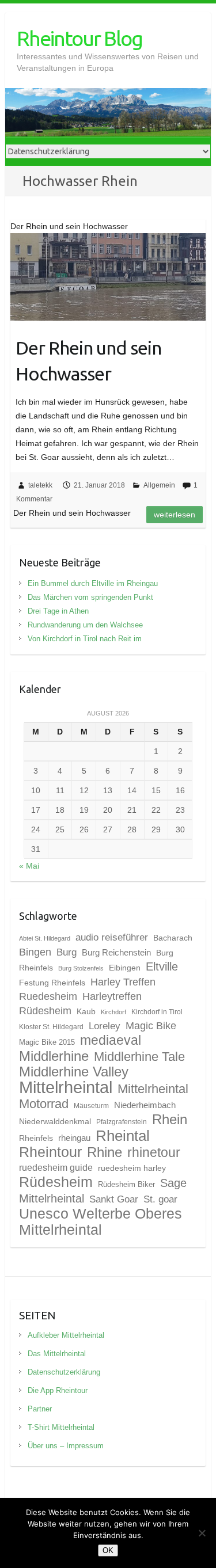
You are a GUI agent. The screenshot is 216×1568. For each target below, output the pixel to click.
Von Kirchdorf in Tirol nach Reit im (85, 638)
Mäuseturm (91, 1106)
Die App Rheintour (58, 1390)
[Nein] (201, 1533)
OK (108, 1550)
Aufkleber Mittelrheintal (66, 1335)
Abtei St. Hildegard (44, 938)
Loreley (104, 1026)
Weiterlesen (174, 514)
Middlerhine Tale (139, 1056)
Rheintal (123, 1136)
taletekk (40, 485)
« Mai (29, 865)
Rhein (169, 1119)
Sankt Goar (113, 1199)
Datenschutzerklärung (64, 1372)
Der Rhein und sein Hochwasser (88, 360)
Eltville (162, 966)
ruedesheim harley (132, 1168)
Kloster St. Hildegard (51, 1027)
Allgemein (159, 485)
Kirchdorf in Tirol (157, 1012)
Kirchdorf (113, 1011)
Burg (66, 952)
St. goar (160, 1199)
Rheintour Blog (79, 38)
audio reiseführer (111, 937)
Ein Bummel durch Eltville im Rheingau (93, 583)
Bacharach (172, 937)
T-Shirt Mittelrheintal (61, 1427)
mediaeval (110, 1040)
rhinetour (153, 1152)
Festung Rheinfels (52, 982)
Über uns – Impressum (66, 1445)
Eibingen (125, 967)
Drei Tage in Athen (58, 611)
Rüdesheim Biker (126, 1184)
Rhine (104, 1152)
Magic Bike (151, 1025)
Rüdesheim (56, 1182)
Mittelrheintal (65, 1087)
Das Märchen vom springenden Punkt (90, 597)
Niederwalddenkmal (55, 1121)
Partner (40, 1409)
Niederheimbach (145, 1105)
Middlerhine (54, 1056)
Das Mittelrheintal (57, 1353)
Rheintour (50, 1152)
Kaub (86, 1011)
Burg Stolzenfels (81, 968)
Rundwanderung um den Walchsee (85, 625)
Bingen (35, 952)
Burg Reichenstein (116, 952)
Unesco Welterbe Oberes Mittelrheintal (100, 1221)
